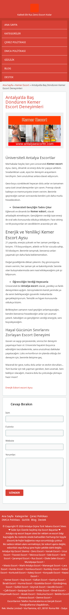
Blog (7, 68)
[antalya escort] (34, 11)
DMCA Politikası (15, 51)
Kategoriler (12, 33)
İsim (7, 412)
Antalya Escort (23, 611)
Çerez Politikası (15, 42)
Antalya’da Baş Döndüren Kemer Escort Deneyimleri (24, 101)
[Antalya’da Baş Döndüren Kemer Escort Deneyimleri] (34, 146)
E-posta (9, 426)
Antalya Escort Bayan (42, 611)
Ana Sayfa (10, 24)
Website (9, 440)
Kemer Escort (22, 85)
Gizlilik (9, 59)
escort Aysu (26, 387)
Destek (8, 77)
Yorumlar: (10, 454)
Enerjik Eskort (12, 387)
